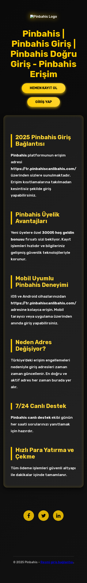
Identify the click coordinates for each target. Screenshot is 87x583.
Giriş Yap (43, 102)
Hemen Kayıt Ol (43, 88)
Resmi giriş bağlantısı (57, 562)
